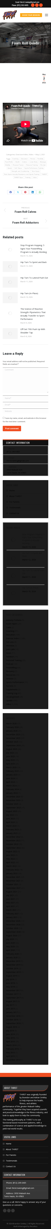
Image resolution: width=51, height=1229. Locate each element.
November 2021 (13, 880)
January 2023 (12, 833)
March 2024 (11, 785)
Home (12, 490)
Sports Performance (15, 682)
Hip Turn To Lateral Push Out (34, 277)
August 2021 (11, 891)
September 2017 (13, 997)
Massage (43, 162)
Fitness (32, 158)
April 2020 (10, 950)
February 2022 (12, 869)
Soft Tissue (18, 168)
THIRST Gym (18, 177)
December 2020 (13, 921)
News (8, 653)
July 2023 (10, 815)
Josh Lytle (10, 649)
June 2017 (10, 1008)
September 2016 (13, 1023)
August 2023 (11, 811)
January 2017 (12, 1012)
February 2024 (12, 789)
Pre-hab (43, 165)
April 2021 (10, 906)
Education (24, 158)
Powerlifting (11, 667)
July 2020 (10, 939)
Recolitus (33, 1226)
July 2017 (10, 1005)
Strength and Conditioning (20, 171)
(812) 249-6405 (22, 5)
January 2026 (12, 731)
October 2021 (12, 884)
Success (9, 686)
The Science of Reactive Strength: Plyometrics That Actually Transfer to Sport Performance (33, 313)
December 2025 (13, 734)
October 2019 (12, 968)
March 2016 (11, 1045)
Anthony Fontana (13, 620)
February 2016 (12, 1049)
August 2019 (11, 975)
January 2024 (12, 793)
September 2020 (13, 932)
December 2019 (13, 961)
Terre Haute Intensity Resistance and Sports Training (21, 174)
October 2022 (12, 844)
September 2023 (13, 807)
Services (9, 678)
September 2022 (13, 848)
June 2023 (10, 818)
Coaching (15, 158)
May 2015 (10, 1052)
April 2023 (10, 822)
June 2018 (10, 983)
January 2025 (12, 774)
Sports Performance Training (33, 168)
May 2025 (10, 760)
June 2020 (10, 943)
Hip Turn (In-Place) (29, 293)
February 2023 (12, 829)
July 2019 (10, 979)
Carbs (8, 627)
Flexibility (40, 158)
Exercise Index (22, 154)
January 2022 (12, 873)
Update (9, 700)
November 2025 (13, 738)
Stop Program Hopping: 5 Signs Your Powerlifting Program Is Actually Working (33, 248)
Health (17, 162)
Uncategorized (12, 697)
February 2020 (12, 954)
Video (31, 154)
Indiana (24, 162)
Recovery (10, 671)
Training (27, 177)
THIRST (44, 174)
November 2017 (13, 990)
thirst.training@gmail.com (29, 2)
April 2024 (10, 782)
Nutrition (10, 656)
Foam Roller (9, 162)
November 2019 (13, 964)
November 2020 (13, 924)
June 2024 (10, 778)
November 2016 (13, 1016)
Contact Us (14, 513)
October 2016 (12, 1019)
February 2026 (12, 727)
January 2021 (12, 917)
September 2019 (13, 972)
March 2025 (11, 767)
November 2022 (13, 840)
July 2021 (10, 895)
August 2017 (11, 1001)
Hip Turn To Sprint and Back (33, 262)
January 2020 (12, 957)
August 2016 (11, 1027)
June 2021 (10, 899)
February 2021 (12, 913)
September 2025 (13, 745)
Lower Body (34, 162)
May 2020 (10, 946)
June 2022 (10, 855)
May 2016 (10, 1038)
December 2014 (13, 1060)
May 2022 (10, 858)
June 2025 (10, 756)
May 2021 (10, 902)
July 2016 (10, 1030)
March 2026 (11, 723)
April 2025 (10, 763)
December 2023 (13, 796)
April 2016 (10, 1041)
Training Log (11, 693)
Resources (10, 675)
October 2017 (12, 994)
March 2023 (11, 826)
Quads (10, 168)
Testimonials (15, 507)
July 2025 (10, 752)
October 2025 (12, 741)
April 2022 (10, 862)
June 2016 (10, 1034)
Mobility (7, 165)
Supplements (12, 689)
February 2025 (12, 771)
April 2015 (10, 1056)
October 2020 (12, 928)
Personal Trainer (18, 165)
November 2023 (13, 800)
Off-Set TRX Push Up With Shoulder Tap (32, 331)
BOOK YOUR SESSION (31, 15)
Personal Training (32, 165)
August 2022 (11, 851)
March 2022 (11, 866)
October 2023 (12, 804)
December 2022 (13, 837)
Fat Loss (10, 642)
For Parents (14, 502)
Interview (10, 645)
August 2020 (11, 935)
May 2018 (10, 986)
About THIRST (15, 496)
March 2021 (11, 910)
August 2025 (11, 749)
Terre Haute (35, 171)
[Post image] (10, 249)
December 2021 (13, 877)
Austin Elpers (11, 623)
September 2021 (13, 888)
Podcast (9, 664)
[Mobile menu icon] (46, 15)
